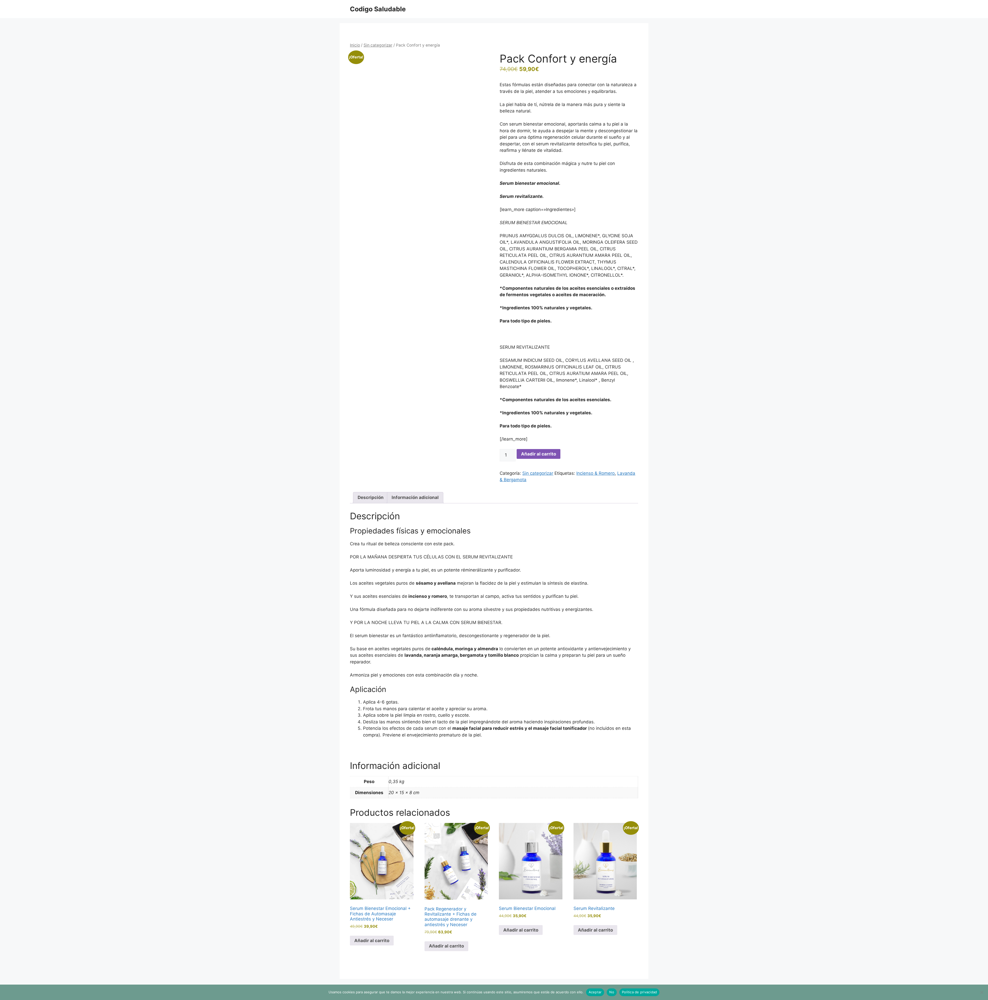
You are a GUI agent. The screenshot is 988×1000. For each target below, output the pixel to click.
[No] (981, 992)
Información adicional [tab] (415, 497)
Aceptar (595, 992)
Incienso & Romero (595, 473)
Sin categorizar (378, 45)
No (611, 992)
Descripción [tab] (371, 497)
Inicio (355, 45)
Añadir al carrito (538, 454)
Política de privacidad (639, 992)
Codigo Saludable (378, 9)
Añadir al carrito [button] (371, 940)
